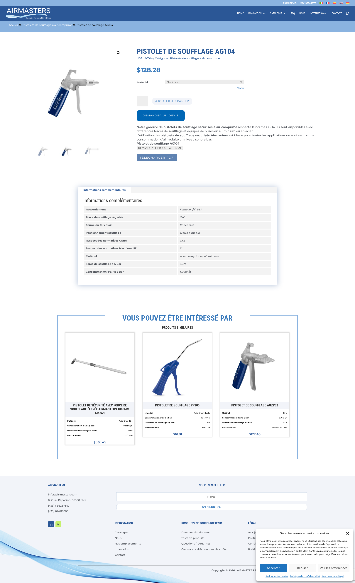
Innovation (255, 13)
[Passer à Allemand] (347, 4)
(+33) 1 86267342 (58, 505)
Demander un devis (161, 115)
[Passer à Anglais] (341, 4)
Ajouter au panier (172, 101)
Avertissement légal (333, 576)
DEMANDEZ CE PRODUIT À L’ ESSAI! (159, 147)
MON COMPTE (308, 3)
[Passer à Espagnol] (334, 4)
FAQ (293, 13)
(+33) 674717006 (58, 511)
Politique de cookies (277, 576)
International (318, 13)
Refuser (302, 568)
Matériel (142, 82)
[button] (347, 533)
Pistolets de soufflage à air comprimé (47, 25)
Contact (337, 13)
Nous (302, 13)
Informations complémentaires (104, 190)
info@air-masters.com (62, 494)
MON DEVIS (290, 3)
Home (240, 13)
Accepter (273, 568)
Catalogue (276, 13)
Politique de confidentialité (305, 576)
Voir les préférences (333, 568)
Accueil (13, 25)
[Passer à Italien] (321, 4)
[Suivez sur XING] (58, 524)
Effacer (240, 88)
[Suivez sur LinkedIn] (51, 524)
